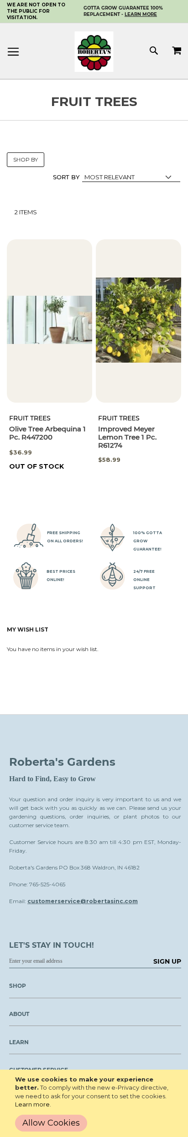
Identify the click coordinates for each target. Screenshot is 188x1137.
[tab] (90, 1017)
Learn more (32, 1104)
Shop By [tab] (25, 159)
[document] (96, 1103)
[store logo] (94, 51)
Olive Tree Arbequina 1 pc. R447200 (47, 432)
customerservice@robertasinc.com (82, 901)
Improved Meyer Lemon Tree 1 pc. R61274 (127, 437)
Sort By (66, 177)
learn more (141, 14)
